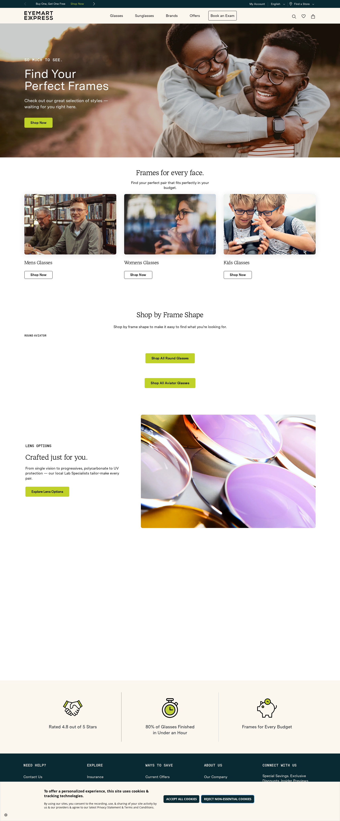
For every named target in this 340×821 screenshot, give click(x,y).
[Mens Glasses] (70, 224)
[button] (303, 4)
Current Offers (157, 777)
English (275, 4)
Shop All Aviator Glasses (170, 383)
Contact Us (32, 777)
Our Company (215, 777)
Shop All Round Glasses (170, 358)
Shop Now (77, 3)
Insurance (95, 777)
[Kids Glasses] (270, 224)
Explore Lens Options (47, 492)
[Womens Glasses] (170, 224)
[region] (59, 3)
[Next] (94, 4)
